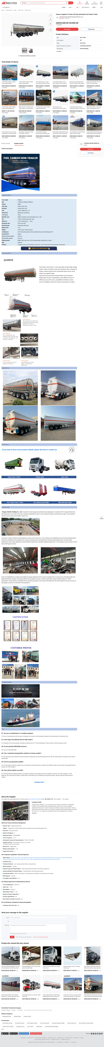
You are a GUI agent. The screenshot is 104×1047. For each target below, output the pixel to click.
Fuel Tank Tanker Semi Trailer (58, 1023)
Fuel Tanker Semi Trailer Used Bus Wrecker (43, 857)
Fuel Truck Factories (44, 1023)
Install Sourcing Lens (36, 1033)
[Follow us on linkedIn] (102, 1033)
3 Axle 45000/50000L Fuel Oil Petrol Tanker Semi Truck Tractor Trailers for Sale (60, 82)
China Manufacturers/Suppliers (41, 1037)
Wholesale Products (52, 1037)
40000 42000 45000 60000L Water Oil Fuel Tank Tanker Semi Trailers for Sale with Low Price (60, 132)
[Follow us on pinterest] (100, 1033)
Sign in (101, 3)
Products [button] (24, 3)
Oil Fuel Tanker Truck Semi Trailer (86, 1023)
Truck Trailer (20, 10)
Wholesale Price (60, 1037)
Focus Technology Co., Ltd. (42, 1042)
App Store (5, 1033)
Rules (101, 7)
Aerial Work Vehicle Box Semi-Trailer (15, 859)
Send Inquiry (67, 29)
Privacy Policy (73, 1042)
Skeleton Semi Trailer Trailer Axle (52, 859)
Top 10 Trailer (30, 1026)
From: (8, 917)
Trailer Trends (39, 1026)
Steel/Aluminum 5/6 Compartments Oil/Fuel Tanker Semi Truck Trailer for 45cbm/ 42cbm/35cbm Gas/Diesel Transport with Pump (59, 107)
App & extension (85, 7)
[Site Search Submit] (70, 2)
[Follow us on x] (93, 1033)
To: (8, 921)
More (2, 1029)
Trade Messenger (23, 1033)
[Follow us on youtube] (97, 1033)
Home (2, 10)
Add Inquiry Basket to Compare (28, 55)
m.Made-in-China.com (55, 1039)
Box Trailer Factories (19, 1023)
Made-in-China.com (46, 1039)
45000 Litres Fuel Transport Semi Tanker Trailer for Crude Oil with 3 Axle (26, 107)
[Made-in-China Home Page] (9, 2)
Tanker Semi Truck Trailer (8, 1026)
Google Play (13, 1033)
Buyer (70, 7)
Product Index (76, 1037)
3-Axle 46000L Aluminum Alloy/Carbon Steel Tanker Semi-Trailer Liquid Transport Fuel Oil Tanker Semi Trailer (43, 132)
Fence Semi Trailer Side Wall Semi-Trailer (33, 859)
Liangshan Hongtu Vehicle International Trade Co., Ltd (71, 16)
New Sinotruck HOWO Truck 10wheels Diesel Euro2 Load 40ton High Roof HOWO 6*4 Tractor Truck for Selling (10, 996)
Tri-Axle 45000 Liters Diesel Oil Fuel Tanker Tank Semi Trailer (77, 132)
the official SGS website (35, 799)
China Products (30, 1037)
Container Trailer (27, 1016)
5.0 (86, 145)
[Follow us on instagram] (95, 1033)
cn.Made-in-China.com (65, 1039)
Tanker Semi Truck (20, 1026)
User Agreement (60, 1042)
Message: (7, 925)
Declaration (67, 1042)
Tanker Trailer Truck (71, 1023)
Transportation (9, 10)
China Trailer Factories (7, 1023)
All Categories (6, 7)
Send (12, 937)
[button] (66, 2)
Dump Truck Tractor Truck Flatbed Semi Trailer (22, 857)
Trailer (15, 10)
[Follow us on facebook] (91, 1033)
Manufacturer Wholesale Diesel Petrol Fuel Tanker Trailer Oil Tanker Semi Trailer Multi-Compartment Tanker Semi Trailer (77, 82)
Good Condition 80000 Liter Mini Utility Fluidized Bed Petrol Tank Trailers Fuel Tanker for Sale (51, 996)
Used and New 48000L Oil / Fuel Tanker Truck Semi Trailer (94, 82)
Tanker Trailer (28, 10)
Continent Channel (68, 1037)
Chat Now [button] (92, 29)
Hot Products (23, 1037)
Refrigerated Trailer (7, 1016)
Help (77, 7)
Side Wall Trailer (17, 1016)
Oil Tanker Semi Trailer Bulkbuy (51, 1026)
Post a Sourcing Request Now (40, 937)
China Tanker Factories (32, 1023)
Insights (81, 1037)
